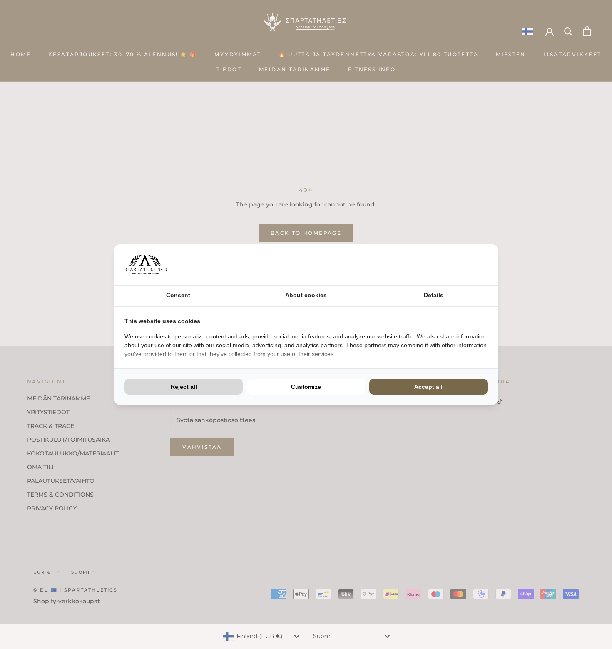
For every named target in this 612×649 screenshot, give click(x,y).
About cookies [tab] (306, 295)
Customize (306, 386)
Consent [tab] (178, 295)
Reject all (184, 386)
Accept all (428, 386)
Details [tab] (433, 295)
